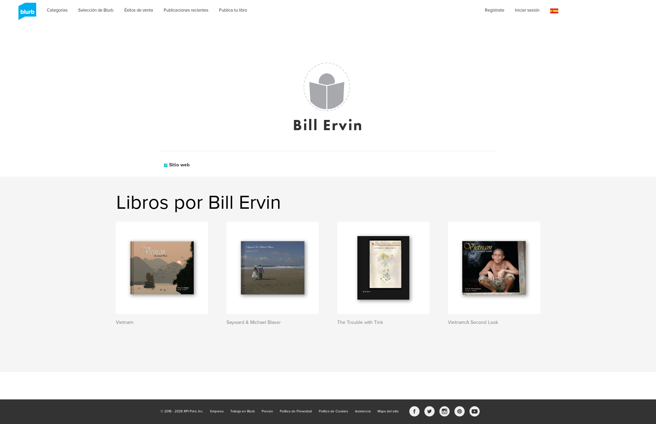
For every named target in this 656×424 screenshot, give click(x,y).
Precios (267, 411)
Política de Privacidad (296, 411)
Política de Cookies (333, 411)
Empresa (216, 411)
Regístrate (494, 10)
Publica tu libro (233, 10)
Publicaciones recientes (186, 10)
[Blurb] (25, 13)
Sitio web (179, 165)
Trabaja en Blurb (242, 411)
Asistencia (363, 411)
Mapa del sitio (388, 411)
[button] (554, 11)
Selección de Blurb (95, 10)
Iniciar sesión (527, 10)
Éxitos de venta (138, 10)
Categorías (57, 10)
